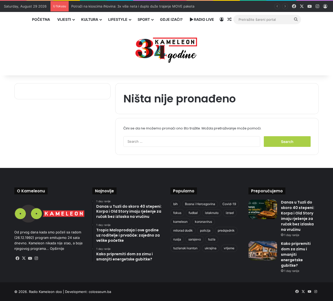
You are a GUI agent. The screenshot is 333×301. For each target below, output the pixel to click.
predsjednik (226, 230)
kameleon (180, 222)
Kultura (89, 19)
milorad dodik (183, 230)
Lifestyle (117, 19)
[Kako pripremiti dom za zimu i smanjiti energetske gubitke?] (262, 250)
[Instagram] (36, 258)
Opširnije (57, 248)
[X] (24, 258)
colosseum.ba (100, 292)
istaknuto (212, 213)
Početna (41, 19)
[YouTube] (30, 258)
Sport (144, 19)
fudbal (193, 213)
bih (175, 204)
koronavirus (203, 222)
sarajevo (194, 239)
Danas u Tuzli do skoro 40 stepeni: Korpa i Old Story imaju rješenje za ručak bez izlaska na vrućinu (297, 216)
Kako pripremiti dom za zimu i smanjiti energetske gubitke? (296, 254)
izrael (230, 213)
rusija (177, 239)
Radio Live (203, 19)
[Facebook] (17, 258)
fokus (177, 213)
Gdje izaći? (171, 19)
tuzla (211, 239)
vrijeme (229, 248)
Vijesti (64, 19)
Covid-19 (229, 204)
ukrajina (210, 248)
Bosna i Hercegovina (200, 204)
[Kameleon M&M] (166, 49)
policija (205, 230)
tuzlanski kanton (185, 248)
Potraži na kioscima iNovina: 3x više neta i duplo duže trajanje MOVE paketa (132, 6)
